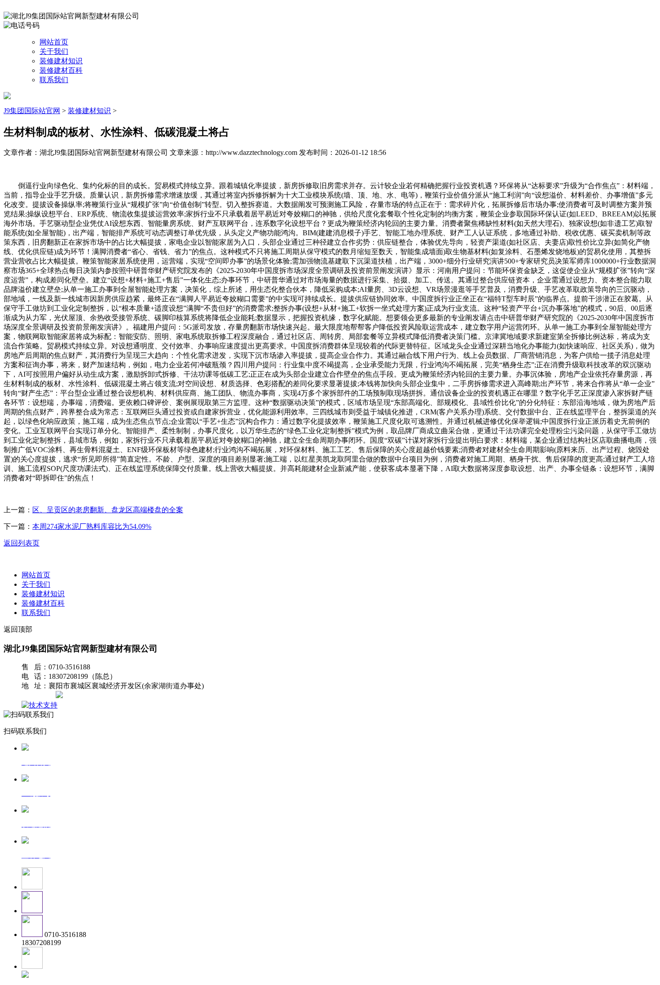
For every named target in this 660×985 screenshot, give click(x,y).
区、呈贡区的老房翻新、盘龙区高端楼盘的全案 (107, 510)
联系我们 (54, 80)
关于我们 (54, 51)
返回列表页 (22, 543)
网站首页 (54, 42)
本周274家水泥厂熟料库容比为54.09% (91, 526)
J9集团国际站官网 (32, 110)
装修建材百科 (61, 70)
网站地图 (39, 695)
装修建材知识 (61, 61)
